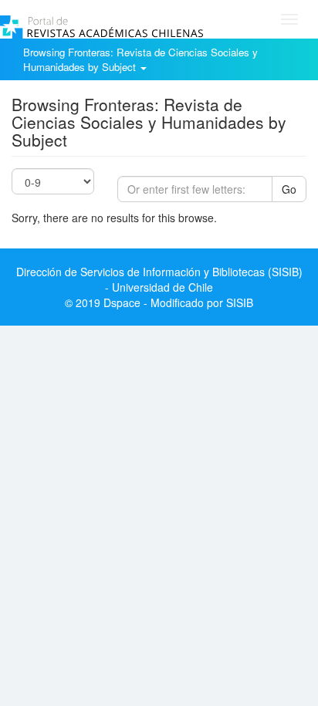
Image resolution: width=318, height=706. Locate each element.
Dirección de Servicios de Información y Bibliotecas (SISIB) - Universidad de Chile (159, 279)
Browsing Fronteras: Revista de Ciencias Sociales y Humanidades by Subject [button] (140, 59)
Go (289, 189)
